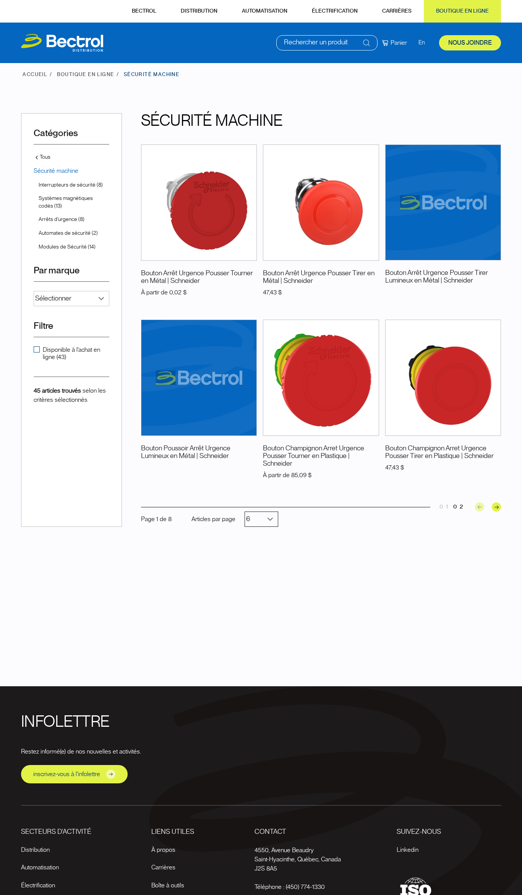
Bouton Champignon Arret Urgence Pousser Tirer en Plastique (435, 452)
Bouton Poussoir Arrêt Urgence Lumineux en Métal (185, 452)
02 (459, 507)
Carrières (397, 11)
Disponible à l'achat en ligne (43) (71, 353)
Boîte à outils (167, 885)
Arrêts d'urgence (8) (61, 219)
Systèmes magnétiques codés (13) (66, 202)
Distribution (199, 11)
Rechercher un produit (316, 42)
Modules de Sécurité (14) (67, 247)
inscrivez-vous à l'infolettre (66, 774)
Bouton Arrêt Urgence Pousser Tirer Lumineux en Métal (436, 277)
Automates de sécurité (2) (68, 233)
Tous (45, 157)
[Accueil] (62, 43)
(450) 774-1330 (305, 887)
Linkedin (407, 850)
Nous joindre (470, 43)
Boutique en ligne (462, 11)
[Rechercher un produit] (366, 42)
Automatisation (264, 11)
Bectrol (144, 11)
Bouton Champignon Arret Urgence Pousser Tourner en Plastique (313, 452)
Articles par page (213, 519)
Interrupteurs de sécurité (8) (71, 185)
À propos (163, 850)
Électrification (335, 11)
